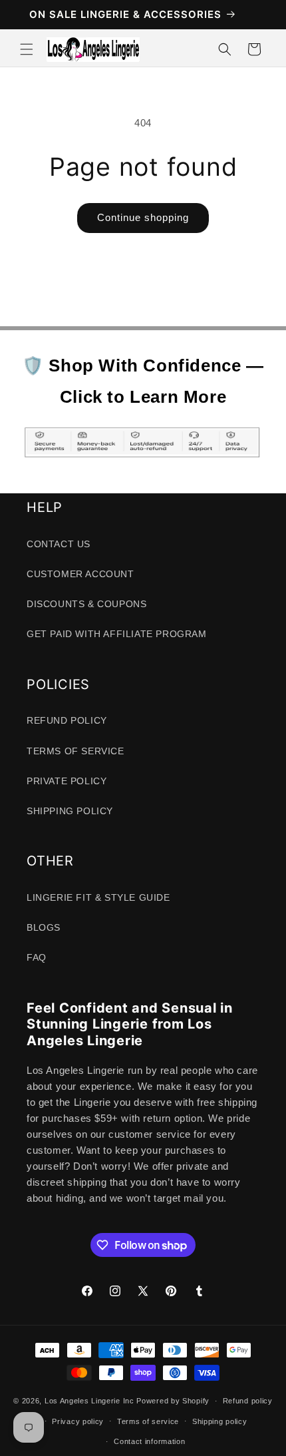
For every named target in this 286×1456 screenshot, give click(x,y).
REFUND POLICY (67, 720)
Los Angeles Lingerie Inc (89, 1401)
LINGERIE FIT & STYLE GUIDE (98, 897)
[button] (26, 49)
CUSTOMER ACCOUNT (80, 574)
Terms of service (148, 1421)
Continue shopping (143, 217)
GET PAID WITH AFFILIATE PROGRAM (117, 633)
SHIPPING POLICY (70, 811)
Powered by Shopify (173, 1401)
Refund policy (248, 1401)
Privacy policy (78, 1421)
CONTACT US (58, 544)
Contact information (149, 1441)
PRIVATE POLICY (66, 781)
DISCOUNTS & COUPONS (86, 604)
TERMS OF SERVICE (75, 751)
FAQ (37, 957)
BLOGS (44, 927)
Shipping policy (219, 1421)
